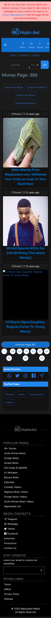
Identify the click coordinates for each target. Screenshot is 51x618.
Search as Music (37, 87)
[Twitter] (17, 376)
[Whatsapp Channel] (9, 376)
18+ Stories (10, 448)
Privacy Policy (11, 594)
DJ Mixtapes (11, 472)
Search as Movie (14, 87)
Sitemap (8, 598)
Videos (9, 402)
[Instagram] (25, 376)
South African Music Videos (19, 501)
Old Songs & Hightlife (15, 467)
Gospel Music (11, 462)
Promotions (10, 543)
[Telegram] (41, 376)
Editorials (9, 482)
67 (42, 358)
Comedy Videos (12, 487)
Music (22, 394)
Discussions (36, 394)
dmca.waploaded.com (14, 14)
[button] (5, 45)
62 (33, 351)
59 (12, 351)
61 (26, 351)
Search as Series (26, 95)
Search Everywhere (25, 103)
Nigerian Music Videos (16, 491)
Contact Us (10, 548)
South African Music (15, 453)
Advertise (9, 538)
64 (46, 351)
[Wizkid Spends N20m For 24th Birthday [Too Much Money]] (25, 221)
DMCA (7, 589)
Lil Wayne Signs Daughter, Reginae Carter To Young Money (25, 326)
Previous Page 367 (25, 344)
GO (44, 64)
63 (40, 351)
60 (19, 351)
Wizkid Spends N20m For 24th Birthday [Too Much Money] (25, 252)
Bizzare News (11, 477)
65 (9, 358)
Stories (9, 394)
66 (25, 358)
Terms (7, 584)
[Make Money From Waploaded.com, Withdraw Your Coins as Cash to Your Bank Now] (25, 142)
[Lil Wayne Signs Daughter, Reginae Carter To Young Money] (25, 295)
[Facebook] (33, 376)
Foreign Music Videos (15, 496)
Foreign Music (11, 458)
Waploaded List (12, 506)
